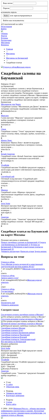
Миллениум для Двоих (11, 104)
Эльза (3, 129)
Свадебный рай (7, 176)
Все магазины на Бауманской (13, 342)
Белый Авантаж (8, 154)
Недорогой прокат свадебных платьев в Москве (21, 324)
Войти (4, 29)
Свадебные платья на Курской (14, 337)
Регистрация (6, 26)
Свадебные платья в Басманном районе (18, 333)
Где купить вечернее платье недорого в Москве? (22, 319)
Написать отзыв (27, 251)
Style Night (5, 203)
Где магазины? (7, 291)
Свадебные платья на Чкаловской (15, 335)
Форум (4, 36)
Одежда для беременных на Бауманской (23, 243)
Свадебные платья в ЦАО (12, 330)
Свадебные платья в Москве (13, 328)
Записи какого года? (9, 278)
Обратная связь (12, 387)
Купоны (4, 38)
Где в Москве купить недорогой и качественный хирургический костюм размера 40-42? (22, 265)
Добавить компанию (10, 305)
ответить (41, 269)
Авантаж (5, 217)
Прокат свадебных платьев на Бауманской (20, 242)
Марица (4, 190)
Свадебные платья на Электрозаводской (18, 339)
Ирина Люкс (6, 140)
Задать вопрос (41, 251)
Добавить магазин (14, 393)
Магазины (5, 42)
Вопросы (5, 45)
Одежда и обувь (10, 67)
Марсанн (5, 116)
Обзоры (4, 33)
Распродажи (6, 40)
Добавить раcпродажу (10, 251)
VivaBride (5, 165)
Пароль (6, 8)
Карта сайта (11, 404)
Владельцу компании (15, 395)
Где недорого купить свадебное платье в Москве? (22, 314)
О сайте (9, 384)
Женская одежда (24, 67)
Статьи (9, 402)
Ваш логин (7, 3)
